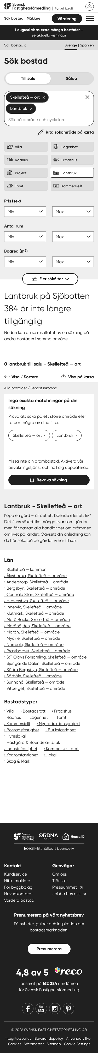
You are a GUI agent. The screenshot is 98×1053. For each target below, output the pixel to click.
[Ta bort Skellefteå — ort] (43, 436)
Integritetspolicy (18, 1038)
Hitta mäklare (17, 880)
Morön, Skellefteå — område (33, 632)
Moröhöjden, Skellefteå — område (39, 625)
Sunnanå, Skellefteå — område (35, 682)
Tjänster (60, 880)
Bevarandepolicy (49, 1038)
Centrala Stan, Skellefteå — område (40, 594)
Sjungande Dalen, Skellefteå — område (43, 663)
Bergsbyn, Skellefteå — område (36, 588)
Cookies (15, 1044)
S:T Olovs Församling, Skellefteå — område (47, 657)
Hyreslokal (16, 736)
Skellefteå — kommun (27, 569)
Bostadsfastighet (23, 729)
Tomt (61, 717)
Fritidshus (63, 711)
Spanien (87, 45)
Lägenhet (39, 717)
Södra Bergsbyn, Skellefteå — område (42, 669)
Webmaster (34, 1044)
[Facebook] (27, 1008)
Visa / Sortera (24, 376)
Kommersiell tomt (62, 748)
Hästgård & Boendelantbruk (33, 742)
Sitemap (54, 1044)
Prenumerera (49, 948)
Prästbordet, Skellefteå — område (38, 650)
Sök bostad (14, 18)
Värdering (67, 18)
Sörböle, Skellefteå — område (34, 675)
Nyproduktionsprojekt (59, 723)
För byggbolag (18, 887)
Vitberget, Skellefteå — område (36, 688)
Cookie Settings (77, 1044)
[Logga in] (89, 6)
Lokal (51, 754)
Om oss (59, 874)
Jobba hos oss (66, 893)
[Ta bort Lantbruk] (75, 436)
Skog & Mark (18, 761)
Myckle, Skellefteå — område (33, 638)
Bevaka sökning (52, 479)
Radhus (14, 717)
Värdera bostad (19, 900)
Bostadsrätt (34, 711)
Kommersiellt (18, 723)
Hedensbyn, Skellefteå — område (38, 600)
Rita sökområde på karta (70, 132)
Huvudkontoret (18, 893)
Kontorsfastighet (22, 754)
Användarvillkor (78, 1038)
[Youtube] (41, 1008)
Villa (10, 711)
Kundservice (15, 874)
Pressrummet (64, 887)
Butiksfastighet (62, 729)
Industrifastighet (22, 748)
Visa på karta (81, 376)
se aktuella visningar (49, 35)
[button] (90, 19)
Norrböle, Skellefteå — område (35, 644)
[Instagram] (55, 1008)
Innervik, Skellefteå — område (34, 607)
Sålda (71, 78)
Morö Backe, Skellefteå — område (38, 619)
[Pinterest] (68, 1008)
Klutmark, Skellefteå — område (35, 613)
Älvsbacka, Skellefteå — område (37, 575)
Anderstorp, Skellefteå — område (37, 581)
